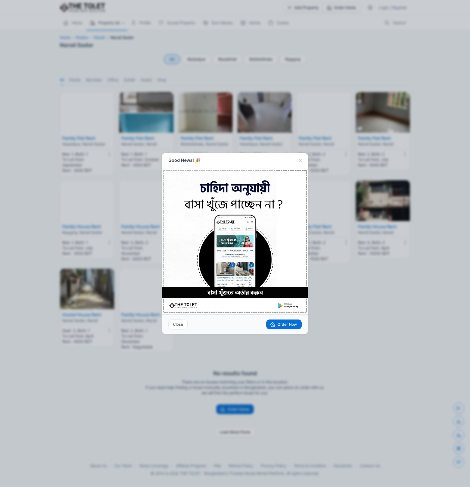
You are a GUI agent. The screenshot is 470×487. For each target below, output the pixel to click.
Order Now (287, 324)
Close (178, 324)
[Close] (300, 160)
